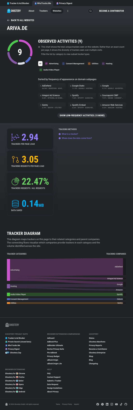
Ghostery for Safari (14, 381)
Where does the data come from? (77, 138)
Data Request (52, 384)
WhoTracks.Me (44, 3)
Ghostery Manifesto (97, 342)
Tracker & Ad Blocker (19, 3)
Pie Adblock (52, 353)
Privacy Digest (65, 3)
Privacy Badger (53, 356)
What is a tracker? (70, 134)
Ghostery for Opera (14, 384)
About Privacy (53, 392)
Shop (91, 356)
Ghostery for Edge (14, 388)
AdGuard (50, 338)
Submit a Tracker (54, 381)
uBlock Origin (52, 360)
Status (91, 338)
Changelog (93, 364)
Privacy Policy (67, 404)
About (31, 11)
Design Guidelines (54, 388)
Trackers (43, 11)
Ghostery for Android (15, 392)
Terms (58, 404)
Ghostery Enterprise (97, 353)
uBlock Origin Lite (54, 364)
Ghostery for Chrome (15, 373)
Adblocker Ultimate (55, 345)
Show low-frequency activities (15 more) (82, 115)
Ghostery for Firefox (14, 377)
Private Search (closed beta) (19, 342)
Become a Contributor (111, 10)
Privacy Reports (95, 345)
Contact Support (54, 377)
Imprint (76, 404)
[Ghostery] (14, 11)
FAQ (49, 373)
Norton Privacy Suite (55, 349)
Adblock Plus (52, 342)
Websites (57, 11)
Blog (91, 360)
